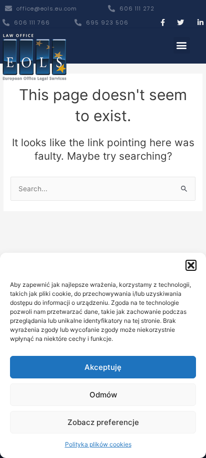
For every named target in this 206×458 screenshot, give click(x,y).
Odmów (103, 394)
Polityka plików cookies (98, 444)
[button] (191, 265)
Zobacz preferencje (103, 422)
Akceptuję (103, 367)
